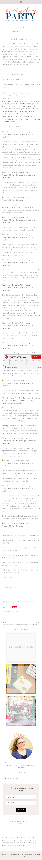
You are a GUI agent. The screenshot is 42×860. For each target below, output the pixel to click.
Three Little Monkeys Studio (14, 46)
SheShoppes (21, 856)
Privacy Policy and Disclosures (21, 821)
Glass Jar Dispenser (20, 245)
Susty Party (14, 565)
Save (15, 607)
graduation (9, 602)
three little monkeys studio (27, 602)
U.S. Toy (32, 205)
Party (16, 602)
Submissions (21, 824)
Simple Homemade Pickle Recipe (11, 624)
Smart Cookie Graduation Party (30, 624)
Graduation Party (21, 31)
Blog (5, 611)
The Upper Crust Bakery (26, 570)
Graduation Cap (10, 335)
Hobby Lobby (12, 562)
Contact (21, 826)
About (21, 819)
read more (21, 767)
